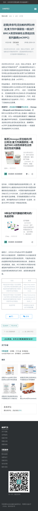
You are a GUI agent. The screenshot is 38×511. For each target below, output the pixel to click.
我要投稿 (4, 444)
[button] (35, 9)
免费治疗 (4, 457)
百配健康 (16, 42)
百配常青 (4, 438)
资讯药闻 (4, 464)
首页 (10, 16)
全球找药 (4, 435)
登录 (20, 410)
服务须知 (4, 467)
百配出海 (4, 441)
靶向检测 (4, 454)
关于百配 (4, 431)
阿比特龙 (24, 107)
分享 (16, 16)
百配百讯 (4, 460)
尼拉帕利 (13, 107)
